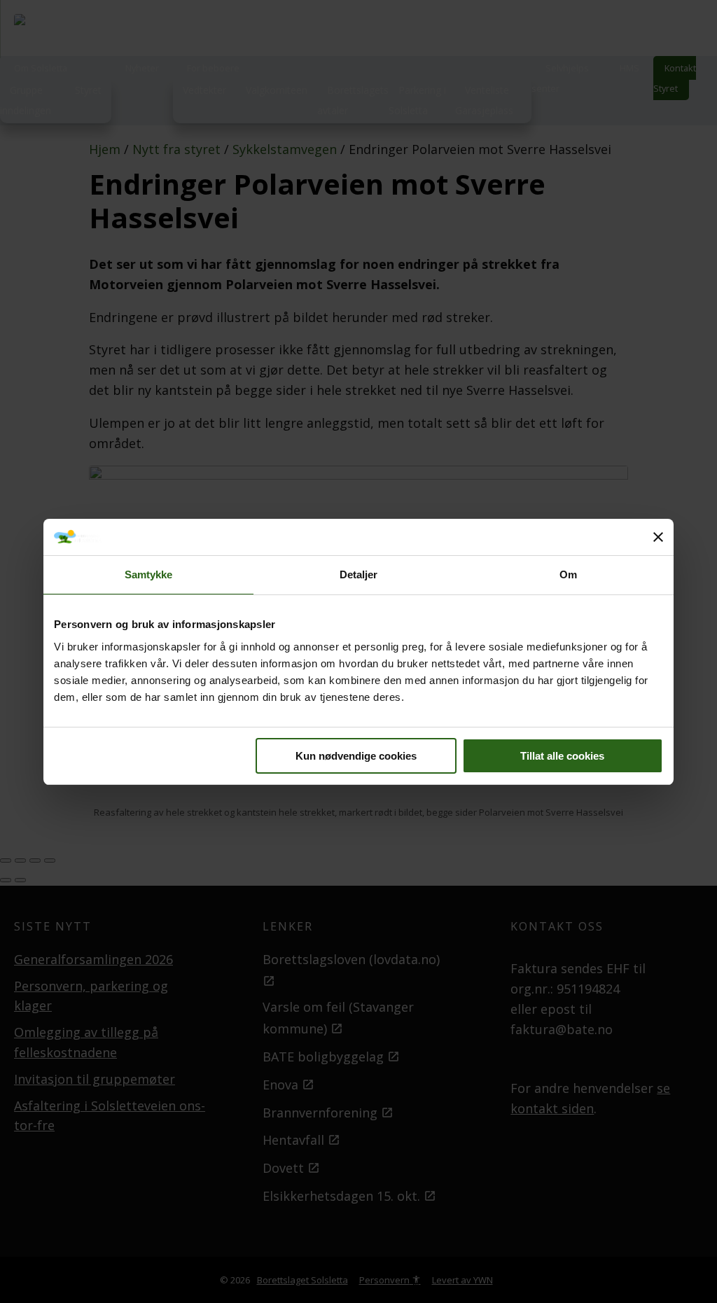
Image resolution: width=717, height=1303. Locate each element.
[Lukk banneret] (658, 537)
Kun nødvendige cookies (356, 756)
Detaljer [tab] (359, 574)
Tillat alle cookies (562, 756)
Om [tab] (568, 574)
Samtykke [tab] (149, 574)
